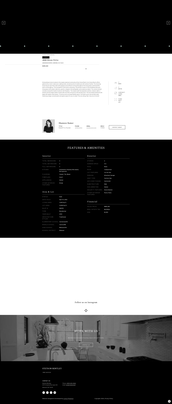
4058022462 (78, 128)
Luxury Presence (68, 398)
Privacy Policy (109, 398)
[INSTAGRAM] (47, 392)
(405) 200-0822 (71, 383)
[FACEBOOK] (43, 392)
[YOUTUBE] (54, 392)
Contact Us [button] (86, 344)
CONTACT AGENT (117, 127)
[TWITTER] (51, 392)
